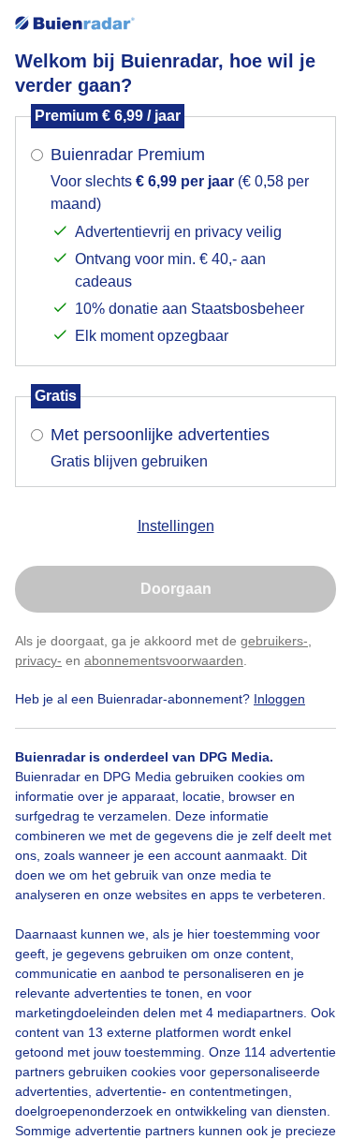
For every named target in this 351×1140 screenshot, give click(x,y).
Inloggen (279, 698)
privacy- (38, 660)
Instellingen (176, 526)
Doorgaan (176, 589)
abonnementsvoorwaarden (163, 660)
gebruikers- (274, 640)
